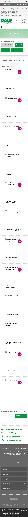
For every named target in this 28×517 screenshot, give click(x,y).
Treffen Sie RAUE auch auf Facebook (14, 449)
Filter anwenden (7, 44)
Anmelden (22, 19)
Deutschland (6, 4)
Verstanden (24, 510)
